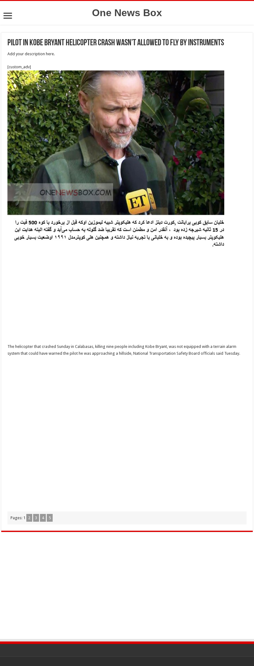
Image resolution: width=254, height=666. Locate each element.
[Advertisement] (127, 297)
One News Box (127, 12)
